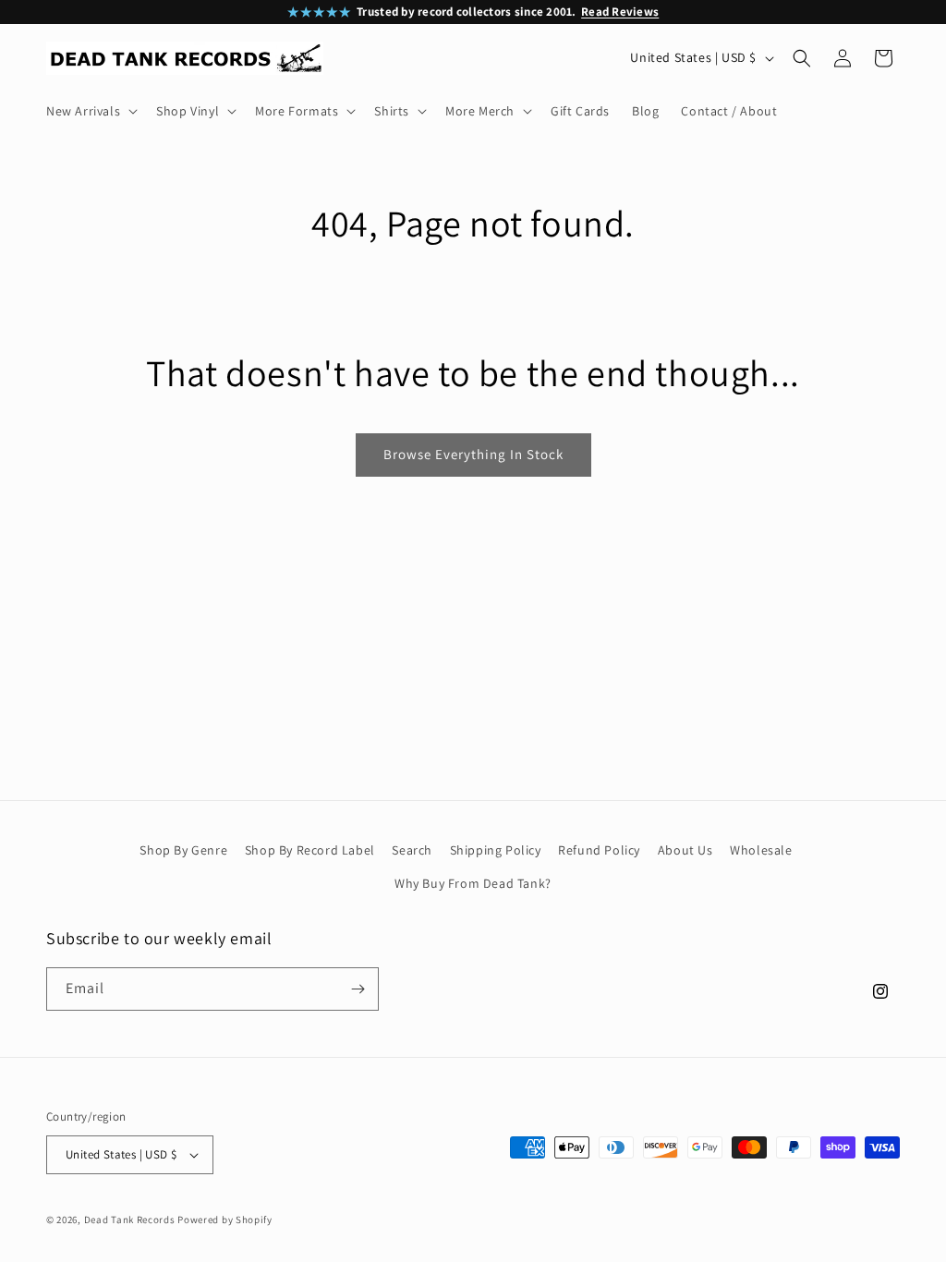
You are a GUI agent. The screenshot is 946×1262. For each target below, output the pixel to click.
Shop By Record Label (310, 850)
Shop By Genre (183, 850)
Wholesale (761, 850)
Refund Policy (599, 850)
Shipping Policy (495, 850)
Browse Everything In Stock (473, 454)
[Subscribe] (357, 989)
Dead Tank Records (130, 1219)
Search (412, 850)
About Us (685, 850)
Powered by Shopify (225, 1219)
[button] (90, 110)
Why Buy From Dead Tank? (473, 883)
